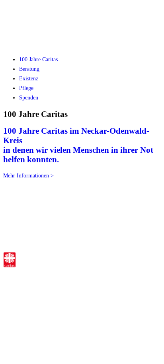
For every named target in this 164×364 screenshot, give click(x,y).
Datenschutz (96, 283)
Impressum (66, 283)
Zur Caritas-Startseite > (91, 258)
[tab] (38, 59)
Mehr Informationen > (28, 176)
